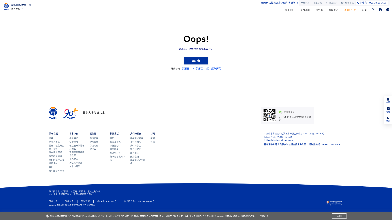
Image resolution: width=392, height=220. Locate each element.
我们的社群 (350, 10)
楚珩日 (185, 68)
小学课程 (198, 68)
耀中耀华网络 (347, 3)
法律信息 (69, 201)
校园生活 (333, 10)
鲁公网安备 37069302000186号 (139, 201)
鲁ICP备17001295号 (107, 201)
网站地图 (53, 201)
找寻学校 (15, 9)
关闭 (339, 216)
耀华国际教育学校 (21, 5)
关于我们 (289, 10)
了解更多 (264, 216)
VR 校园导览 (331, 3)
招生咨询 (317, 3)
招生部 (319, 10)
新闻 (364, 10)
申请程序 (305, 3)
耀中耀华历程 (213, 68)
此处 (56, 194)
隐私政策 (85, 201)
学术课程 (305, 10)
